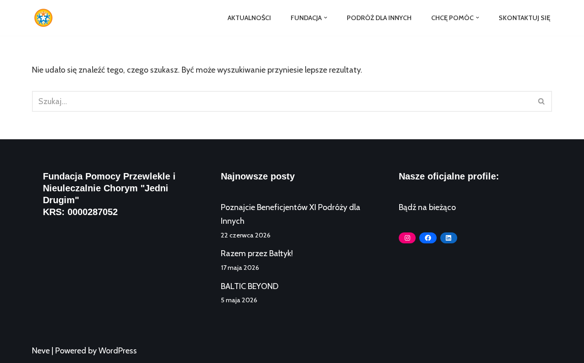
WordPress (118, 351)
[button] (325, 17)
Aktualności (249, 18)
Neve (41, 351)
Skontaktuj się (524, 18)
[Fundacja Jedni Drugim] (45, 17)
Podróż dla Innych (379, 18)
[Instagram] (407, 237)
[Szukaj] (542, 101)
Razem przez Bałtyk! (257, 253)
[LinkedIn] (448, 237)
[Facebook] (427, 237)
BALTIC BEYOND (249, 286)
